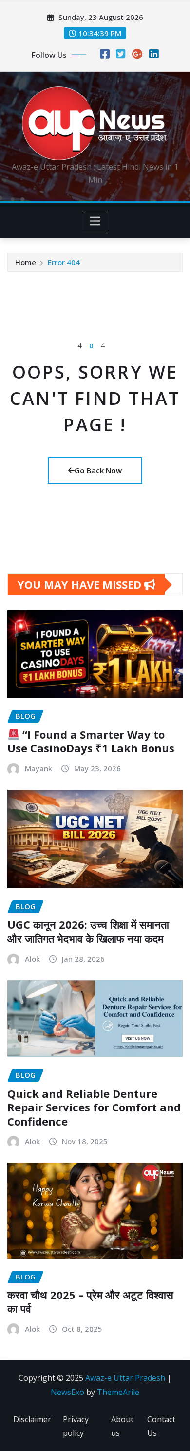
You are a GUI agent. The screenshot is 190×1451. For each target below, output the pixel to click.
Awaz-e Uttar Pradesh (125, 1378)
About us (122, 1426)
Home (25, 262)
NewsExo (67, 1392)
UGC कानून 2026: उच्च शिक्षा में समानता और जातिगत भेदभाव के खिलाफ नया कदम (88, 931)
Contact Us (161, 1426)
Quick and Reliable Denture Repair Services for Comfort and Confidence (94, 1107)
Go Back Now (98, 470)
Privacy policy (76, 1426)
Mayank (38, 768)
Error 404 (64, 262)
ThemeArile (118, 1392)
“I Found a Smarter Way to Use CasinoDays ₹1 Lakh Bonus (90, 741)
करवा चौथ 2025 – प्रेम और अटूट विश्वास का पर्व (90, 1301)
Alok (32, 959)
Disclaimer (32, 1419)
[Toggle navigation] (95, 220)
